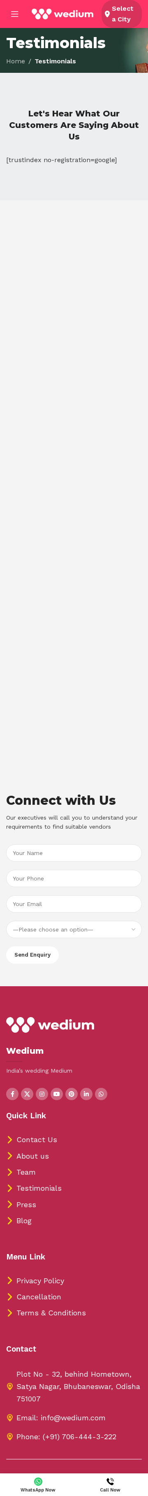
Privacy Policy (40, 1280)
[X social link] (27, 1094)
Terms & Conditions (51, 1312)
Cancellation (38, 1296)
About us (32, 1156)
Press (26, 1204)
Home (15, 61)
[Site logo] (62, 13)
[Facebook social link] (12, 1094)
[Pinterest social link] (71, 1094)
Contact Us (36, 1139)
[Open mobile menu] (15, 14)
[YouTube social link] (57, 1094)
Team (26, 1172)
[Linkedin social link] (86, 1094)
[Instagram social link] (42, 1094)
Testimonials (39, 1188)
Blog (24, 1220)
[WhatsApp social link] (101, 1094)
